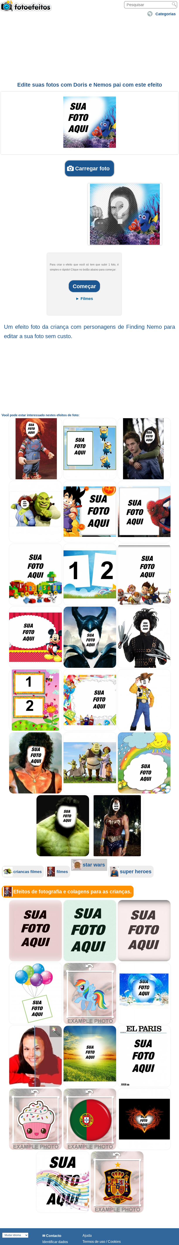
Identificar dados (55, 1242)
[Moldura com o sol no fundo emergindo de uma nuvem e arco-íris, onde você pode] (144, 793)
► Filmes (84, 298)
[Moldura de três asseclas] (90, 478)
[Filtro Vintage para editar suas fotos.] (144, 960)
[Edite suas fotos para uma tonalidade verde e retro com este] (90, 960)
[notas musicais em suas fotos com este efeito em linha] (63, 1212)
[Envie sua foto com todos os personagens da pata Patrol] (144, 604)
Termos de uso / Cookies (102, 1241)
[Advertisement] (89, 48)
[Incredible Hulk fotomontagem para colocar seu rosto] (63, 855)
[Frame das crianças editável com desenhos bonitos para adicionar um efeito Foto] (90, 730)
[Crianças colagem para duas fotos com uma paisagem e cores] (90, 604)
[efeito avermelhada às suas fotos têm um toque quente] (35, 960)
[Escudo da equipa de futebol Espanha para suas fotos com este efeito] (117, 1212)
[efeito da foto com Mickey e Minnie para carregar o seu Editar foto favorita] (35, 667)
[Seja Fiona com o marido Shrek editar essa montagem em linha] (35, 541)
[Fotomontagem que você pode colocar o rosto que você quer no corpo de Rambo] (35, 793)
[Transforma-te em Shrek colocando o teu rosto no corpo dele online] (90, 793)
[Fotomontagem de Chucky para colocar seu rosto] (35, 478)
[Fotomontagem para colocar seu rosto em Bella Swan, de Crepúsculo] (144, 478)
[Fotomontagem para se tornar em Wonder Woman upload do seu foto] (117, 855)
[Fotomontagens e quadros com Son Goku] (90, 541)
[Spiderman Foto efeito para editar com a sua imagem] (144, 541)
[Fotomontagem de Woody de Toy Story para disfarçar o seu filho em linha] (144, 730)
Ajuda (87, 1235)
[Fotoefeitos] (27, 8)
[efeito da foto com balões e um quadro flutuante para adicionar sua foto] (35, 1023)
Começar (84, 286)
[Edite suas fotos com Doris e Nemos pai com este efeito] (89, 122)
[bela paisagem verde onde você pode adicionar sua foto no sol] (90, 1086)
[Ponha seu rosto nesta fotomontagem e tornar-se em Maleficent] (90, 667)
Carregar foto (92, 168)
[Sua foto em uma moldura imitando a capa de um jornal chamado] (144, 1086)
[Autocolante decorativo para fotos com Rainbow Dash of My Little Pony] (90, 1023)
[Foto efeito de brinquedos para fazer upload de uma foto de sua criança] (35, 604)
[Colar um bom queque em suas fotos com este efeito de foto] (35, 1149)
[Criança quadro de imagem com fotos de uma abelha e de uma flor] (35, 730)
